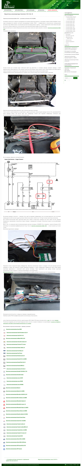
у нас (48, 320)
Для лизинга (67, 70)
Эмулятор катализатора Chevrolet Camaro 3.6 (16, 341)
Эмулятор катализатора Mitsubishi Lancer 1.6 (16, 404)
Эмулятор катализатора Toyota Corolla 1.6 (16, 423)
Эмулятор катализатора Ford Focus (14, 353)
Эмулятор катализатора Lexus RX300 (15, 381)
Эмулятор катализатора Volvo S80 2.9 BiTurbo (16, 442)
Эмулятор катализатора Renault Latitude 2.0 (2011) (17, 414)
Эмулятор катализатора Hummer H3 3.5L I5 (16, 368)
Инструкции (68, 34)
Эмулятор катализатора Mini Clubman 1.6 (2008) (16, 397)
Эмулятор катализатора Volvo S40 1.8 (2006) (15, 438)
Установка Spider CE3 (71, 18)
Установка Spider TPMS (70, 29)
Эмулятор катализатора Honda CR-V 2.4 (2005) (16, 358)
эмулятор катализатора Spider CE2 (39, 225)
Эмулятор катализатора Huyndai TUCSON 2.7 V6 (16, 371)
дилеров (56, 320)
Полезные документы (70, 41)
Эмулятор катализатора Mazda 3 (13, 387)
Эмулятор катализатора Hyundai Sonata (14, 374)
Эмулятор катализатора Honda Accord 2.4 (15, 355)
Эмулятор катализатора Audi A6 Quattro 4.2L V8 (17, 332)
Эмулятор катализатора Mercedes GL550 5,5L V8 (16, 394)
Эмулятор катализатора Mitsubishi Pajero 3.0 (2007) (17, 407)
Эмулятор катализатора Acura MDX (14, 329)
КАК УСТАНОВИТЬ (69, 15)
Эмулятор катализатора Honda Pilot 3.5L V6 (15, 362)
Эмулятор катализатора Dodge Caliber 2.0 (16, 347)
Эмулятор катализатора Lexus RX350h (15, 384)
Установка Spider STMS (70, 28)
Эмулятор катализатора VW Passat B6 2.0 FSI (16, 445)
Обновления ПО (69, 37)
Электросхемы (69, 40)
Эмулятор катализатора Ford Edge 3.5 (15, 350)
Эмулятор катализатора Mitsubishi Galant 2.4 (16, 400)
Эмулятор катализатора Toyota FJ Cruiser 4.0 (16, 432)
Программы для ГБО (70, 35)
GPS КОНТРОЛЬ (7, 10)
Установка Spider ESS (70, 24)
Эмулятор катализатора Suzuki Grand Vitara (15, 417)
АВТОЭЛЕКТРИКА (19, 10)
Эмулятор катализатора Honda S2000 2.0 (15, 365)
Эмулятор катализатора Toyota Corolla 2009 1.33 (17, 426)
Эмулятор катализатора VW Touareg (14, 448)
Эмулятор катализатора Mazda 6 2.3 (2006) (15, 391)
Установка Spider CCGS (70, 31)
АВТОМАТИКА (41, 10)
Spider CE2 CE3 (70, 38)
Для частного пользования (70, 71)
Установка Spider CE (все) (71, 16)
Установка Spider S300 (70, 21)
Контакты (69, 1)
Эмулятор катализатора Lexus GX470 (15, 377)
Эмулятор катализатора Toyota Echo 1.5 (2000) (17, 429)
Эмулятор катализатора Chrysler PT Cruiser (16, 344)
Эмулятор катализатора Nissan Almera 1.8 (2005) (16, 410)
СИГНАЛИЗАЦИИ (30, 10)
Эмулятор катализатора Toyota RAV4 (15, 435)
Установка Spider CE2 (71, 19)
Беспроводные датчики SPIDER (72, 54)
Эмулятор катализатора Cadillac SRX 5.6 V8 (15, 338)
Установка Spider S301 (70, 22)
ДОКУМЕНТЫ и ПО (69, 32)
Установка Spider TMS (70, 27)
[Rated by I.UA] (67, 80)
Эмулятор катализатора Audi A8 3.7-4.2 (15, 335)
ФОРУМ (63, 1)
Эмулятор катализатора (8, 272)
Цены (57, 1)
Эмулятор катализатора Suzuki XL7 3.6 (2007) (16, 420)
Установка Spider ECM (70, 25)
